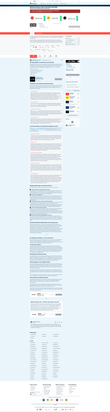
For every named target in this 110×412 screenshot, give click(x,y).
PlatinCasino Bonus (45, 378)
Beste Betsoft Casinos (59, 390)
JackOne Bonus (47, 305)
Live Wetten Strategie (46, 392)
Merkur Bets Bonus (56, 359)
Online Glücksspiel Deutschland (33, 5)
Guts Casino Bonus (44, 352)
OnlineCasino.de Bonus (57, 367)
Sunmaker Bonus (44, 367)
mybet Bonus (55, 350)
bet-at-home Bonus (72, 106)
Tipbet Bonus (44, 363)
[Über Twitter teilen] (61, 322)
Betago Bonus (33, 363)
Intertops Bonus (44, 365)
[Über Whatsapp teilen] (57, 322)
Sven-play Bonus (56, 369)
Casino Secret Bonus (33, 359)
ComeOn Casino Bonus (45, 342)
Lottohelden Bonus (56, 346)
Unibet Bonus (33, 371)
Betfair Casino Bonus (45, 359)
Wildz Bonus (32, 338)
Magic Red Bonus (44, 350)
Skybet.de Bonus (33, 346)
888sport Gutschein (54, 67)
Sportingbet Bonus (56, 334)
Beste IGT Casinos (59, 392)
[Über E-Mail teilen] (55, 322)
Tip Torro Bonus (44, 361)
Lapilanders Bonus (44, 346)
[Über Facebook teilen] (59, 322)
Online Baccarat (33, 387)
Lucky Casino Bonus (45, 369)
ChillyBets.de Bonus (56, 352)
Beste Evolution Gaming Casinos (61, 386)
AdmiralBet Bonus (33, 334)
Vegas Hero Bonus (56, 371)
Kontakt (70, 392)
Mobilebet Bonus (44, 371)
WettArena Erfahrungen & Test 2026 (72, 84)
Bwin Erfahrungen (70, 17)
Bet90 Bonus (32, 378)
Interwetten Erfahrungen (55, 17)
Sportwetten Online (36, 110)
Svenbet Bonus (33, 369)
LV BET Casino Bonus (34, 348)
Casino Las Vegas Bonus (57, 348)
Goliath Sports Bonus (34, 365)
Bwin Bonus (71, 101)
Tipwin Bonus (44, 336)
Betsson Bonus (33, 342)
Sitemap (70, 390)
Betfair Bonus (55, 365)
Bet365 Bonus (44, 334)
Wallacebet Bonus (44, 348)
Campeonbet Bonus (33, 350)
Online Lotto (32, 390)
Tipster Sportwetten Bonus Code (40, 130)
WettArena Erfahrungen (40, 5)
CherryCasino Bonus (33, 361)
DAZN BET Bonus (56, 336)
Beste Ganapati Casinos (60, 391)
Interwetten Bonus (72, 96)
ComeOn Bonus (56, 342)
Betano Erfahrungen (38, 17)
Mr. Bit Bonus (40, 305)
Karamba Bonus (33, 367)
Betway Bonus (33, 336)
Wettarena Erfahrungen (34, 104)
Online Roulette (33, 386)
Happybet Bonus (33, 344)
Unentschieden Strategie (47, 390)
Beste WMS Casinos (59, 387)
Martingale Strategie (46, 387)
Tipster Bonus (33, 352)
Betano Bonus (72, 93)
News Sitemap (71, 391)
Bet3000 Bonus (56, 344)
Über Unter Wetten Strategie (47, 386)
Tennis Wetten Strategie (47, 391)
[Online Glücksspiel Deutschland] (35, 3)
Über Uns (70, 387)
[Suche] (74, 3)
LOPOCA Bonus (56, 361)
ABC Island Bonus (56, 363)
